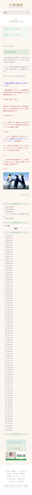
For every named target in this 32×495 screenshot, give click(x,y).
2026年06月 (9, 240)
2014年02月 (9, 407)
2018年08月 (9, 321)
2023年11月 (9, 284)
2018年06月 (9, 326)
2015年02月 (9, 379)
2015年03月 (9, 377)
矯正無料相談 (10, 52)
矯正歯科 (9, 476)
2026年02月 (9, 249)
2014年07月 (9, 395)
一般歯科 (8, 473)
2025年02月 (9, 277)
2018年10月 (9, 319)
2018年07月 (9, 323)
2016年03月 (9, 351)
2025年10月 (9, 259)
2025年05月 (9, 270)
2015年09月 (9, 365)
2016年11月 (9, 335)
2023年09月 (9, 286)
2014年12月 (9, 384)
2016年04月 (9, 349)
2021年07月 (9, 291)
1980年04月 (9, 430)
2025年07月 (9, 265)
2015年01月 (9, 381)
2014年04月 (9, 402)
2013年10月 (9, 416)
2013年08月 (9, 421)
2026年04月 (9, 245)
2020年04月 (9, 296)
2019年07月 (9, 305)
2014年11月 (9, 386)
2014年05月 (9, 400)
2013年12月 (9, 411)
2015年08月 (9, 367)
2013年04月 (9, 428)
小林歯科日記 (21, 479)
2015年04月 (9, 374)
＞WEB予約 (12, 481)
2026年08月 (9, 235)
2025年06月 (9, 268)
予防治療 (15, 473)
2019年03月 (9, 312)
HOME (7, 471)
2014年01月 (9, 409)
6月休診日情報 (9, 218)
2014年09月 (9, 390)
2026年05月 (9, 242)
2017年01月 (9, 333)
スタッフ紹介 (22, 471)
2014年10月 (9, 388)
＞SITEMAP (19, 481)
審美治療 (22, 473)
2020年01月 (9, 298)
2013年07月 (9, 423)
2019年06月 (9, 307)
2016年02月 (9, 353)
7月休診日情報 (9, 211)
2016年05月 (9, 346)
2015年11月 (9, 360)
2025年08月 (9, 263)
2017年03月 (9, 330)
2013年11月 (9, 414)
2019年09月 (9, 300)
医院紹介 (13, 471)
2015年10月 (9, 363)
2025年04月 (9, 272)
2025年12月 (9, 254)
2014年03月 (9, 404)
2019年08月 (9, 303)
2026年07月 (9, 238)
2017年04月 (9, 328)
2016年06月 (9, 344)
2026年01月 (9, 252)
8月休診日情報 (9, 209)
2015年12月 (9, 358)
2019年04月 (9, 309)
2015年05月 (9, 372)
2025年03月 (9, 275)
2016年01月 (9, 356)
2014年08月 (9, 393)
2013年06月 (9, 425)
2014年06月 (9, 397)
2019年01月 (9, 314)
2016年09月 (9, 340)
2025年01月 (9, 279)
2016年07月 (9, 342)
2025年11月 (9, 256)
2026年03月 (9, 247)
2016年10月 (9, 337)
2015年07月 (9, 370)
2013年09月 (9, 418)
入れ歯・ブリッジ (19, 476)
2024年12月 (9, 282)
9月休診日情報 (9, 207)
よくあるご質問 (10, 479)
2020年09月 (9, 293)
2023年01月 (9, 289)
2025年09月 (9, 261)
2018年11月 (9, 316)
